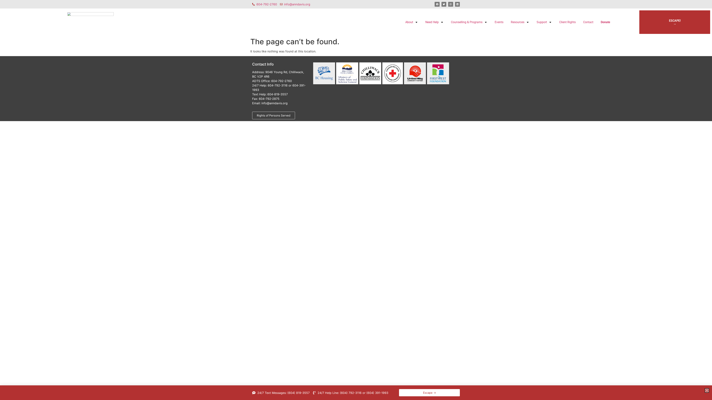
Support (542, 22)
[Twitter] (443, 4)
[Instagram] (450, 4)
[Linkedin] (457, 4)
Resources (517, 22)
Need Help (432, 22)
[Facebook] (437, 4)
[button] (707, 390)
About (409, 22)
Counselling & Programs (466, 22)
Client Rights (567, 22)
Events (499, 22)
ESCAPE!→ (675, 22)
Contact (588, 22)
